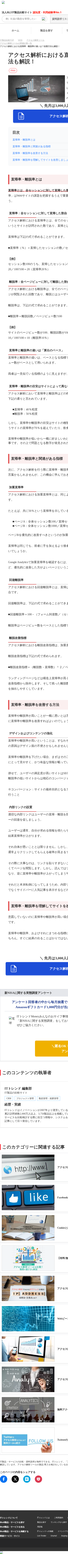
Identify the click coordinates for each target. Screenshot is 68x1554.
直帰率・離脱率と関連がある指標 (32, 146)
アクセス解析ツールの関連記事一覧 (16, 43)
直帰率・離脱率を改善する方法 (30, 153)
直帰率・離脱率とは (24, 139)
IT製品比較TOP (7, 40)
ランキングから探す (59, 1522)
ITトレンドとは (43, 1517)
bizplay (64, 1535)
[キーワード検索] (43, 19)
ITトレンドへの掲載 (45, 1531)
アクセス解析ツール (35, 40)
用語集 (40, 1526)
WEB (20, 40)
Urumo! (54, 1535)
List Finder (41, 1535)
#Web (13, 70)
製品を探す (46, 30)
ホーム (15, 30)
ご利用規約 (58, 1517)
